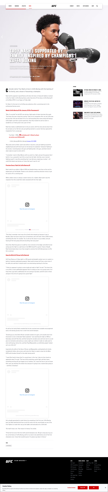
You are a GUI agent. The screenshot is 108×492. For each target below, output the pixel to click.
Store (72, 473)
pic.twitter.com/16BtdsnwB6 (17, 137)
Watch (78, 6)
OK (93, 487)
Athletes (24, 6)
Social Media (82, 461)
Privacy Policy (97, 465)
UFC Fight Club (74, 475)
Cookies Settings (71, 487)
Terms (95, 463)
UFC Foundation (74, 465)
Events (10, 6)
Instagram (81, 465)
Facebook (81, 463)
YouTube (80, 471)
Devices (88, 465)
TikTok (80, 473)
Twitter (80, 475)
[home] (54, 6)
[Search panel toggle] (97, 6)
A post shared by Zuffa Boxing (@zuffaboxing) (27, 415)
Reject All (82, 487)
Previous (2, 37)
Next (105, 37)
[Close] (105, 487)
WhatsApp (81, 469)
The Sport (73, 463)
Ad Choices (96, 467)
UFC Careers (73, 467)
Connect (72, 6)
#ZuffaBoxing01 (25, 135)
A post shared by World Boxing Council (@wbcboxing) (27, 323)
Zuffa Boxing (86, 6)
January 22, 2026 (31, 141)
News (30, 6)
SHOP (93, 6)
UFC (71, 461)
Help (87, 461)
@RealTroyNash (35, 135)
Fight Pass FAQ (89, 463)
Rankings (17, 6)
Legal (95, 461)
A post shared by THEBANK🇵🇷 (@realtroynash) (27, 229)
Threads (80, 467)
